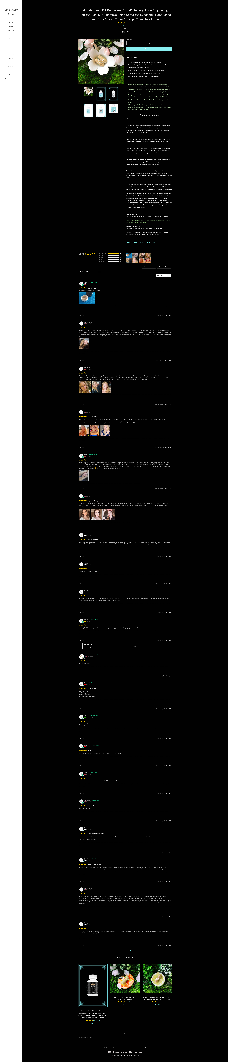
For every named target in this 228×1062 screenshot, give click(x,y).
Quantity (129, 39)
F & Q (11, 51)
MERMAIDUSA (125, 26)
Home (11, 39)
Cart (11, 22)
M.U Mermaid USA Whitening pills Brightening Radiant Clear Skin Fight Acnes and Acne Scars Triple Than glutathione (110, 483)
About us (11, 63)
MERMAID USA (11, 12)
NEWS (11, 59)
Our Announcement (11, 47)
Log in (11, 26)
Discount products (11, 79)
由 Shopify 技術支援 (134, 1055)
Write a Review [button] (165, 266)
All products (11, 43)
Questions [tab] (95, 272)
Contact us (11, 67)
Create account (11, 30)
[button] (167, 315)
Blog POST (11, 55)
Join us (11, 75)
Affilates (11, 71)
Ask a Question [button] (149, 266)
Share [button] (83, 315)
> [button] (133, 950)
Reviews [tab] (82, 272)
